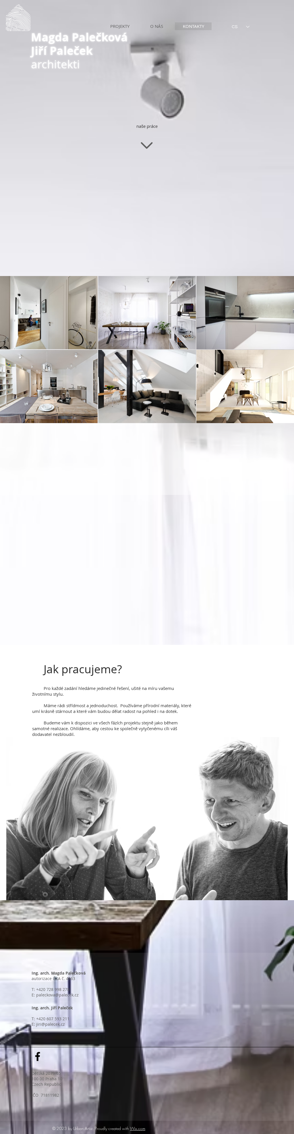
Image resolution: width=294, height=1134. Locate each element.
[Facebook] (38, 1056)
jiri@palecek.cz (50, 1024)
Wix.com (137, 1128)
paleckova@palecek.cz (57, 995)
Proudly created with (112, 1128)
